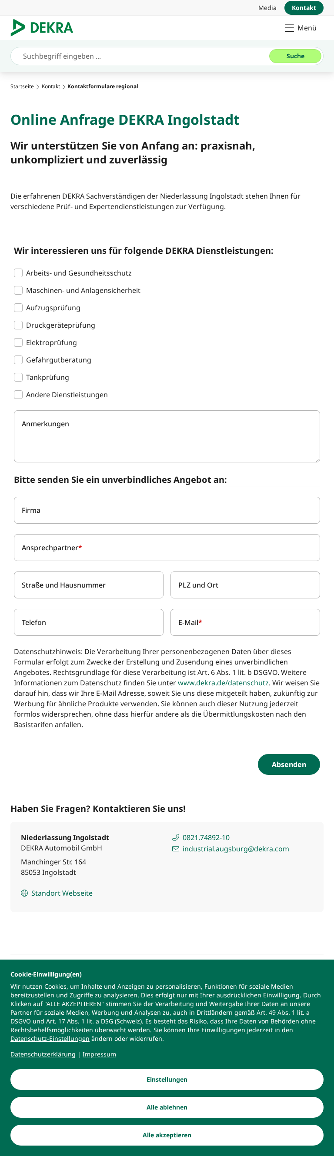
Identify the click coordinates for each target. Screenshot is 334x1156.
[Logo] (45, 28)
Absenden (289, 764)
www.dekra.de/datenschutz (223, 683)
